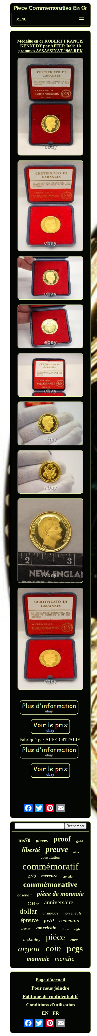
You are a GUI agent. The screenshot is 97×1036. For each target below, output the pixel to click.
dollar (28, 911)
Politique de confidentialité (50, 996)
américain (46, 927)
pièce (55, 937)
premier (26, 928)
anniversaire (58, 902)
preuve (57, 849)
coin (53, 948)
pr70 (49, 920)
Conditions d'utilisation (50, 1004)
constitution (50, 857)
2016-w (33, 904)
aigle (77, 929)
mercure (49, 875)
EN (45, 1013)
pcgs (75, 948)
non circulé (72, 913)
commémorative (50, 884)
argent (29, 948)
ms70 (24, 840)
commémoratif (50, 866)
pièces (42, 840)
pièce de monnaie (60, 893)
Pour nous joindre (50, 988)
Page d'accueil (50, 979)
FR (56, 1013)
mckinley (31, 939)
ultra (76, 852)
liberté (31, 850)
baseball (24, 895)
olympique (50, 913)
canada (67, 876)
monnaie (38, 958)
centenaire (69, 920)
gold (79, 841)
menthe (64, 958)
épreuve (29, 920)
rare (74, 939)
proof (62, 839)
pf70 (32, 876)
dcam (65, 929)
